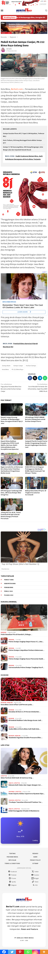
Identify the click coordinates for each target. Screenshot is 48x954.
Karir (35, 857)
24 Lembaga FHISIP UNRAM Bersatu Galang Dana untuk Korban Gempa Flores (35, 419)
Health (11, 783)
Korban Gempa (31, 366)
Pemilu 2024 (8, 591)
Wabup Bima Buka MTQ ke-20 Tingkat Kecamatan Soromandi (35, 493)
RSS (36, 885)
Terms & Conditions (12, 863)
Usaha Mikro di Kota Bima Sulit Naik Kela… (25, 729)
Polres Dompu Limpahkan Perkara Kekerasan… (26, 650)
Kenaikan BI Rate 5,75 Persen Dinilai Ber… (25, 712)
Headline (10, 702)
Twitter (36, 872)
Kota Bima (5, 369)
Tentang (12, 853)
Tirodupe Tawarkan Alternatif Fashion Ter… (26, 802)
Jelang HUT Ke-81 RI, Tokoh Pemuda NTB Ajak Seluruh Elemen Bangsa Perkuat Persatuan (11, 515)
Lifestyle (4, 776)
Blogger (36, 878)
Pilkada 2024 (8, 595)
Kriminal (3, 632)
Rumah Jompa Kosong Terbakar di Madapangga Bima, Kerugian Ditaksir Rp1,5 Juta (12, 420)
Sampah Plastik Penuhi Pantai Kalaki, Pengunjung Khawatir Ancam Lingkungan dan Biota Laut (36, 444)
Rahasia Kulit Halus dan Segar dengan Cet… (25, 785)
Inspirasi (12, 791)
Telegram (14, 885)
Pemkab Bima (8, 587)
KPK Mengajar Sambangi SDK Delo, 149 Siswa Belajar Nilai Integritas (11, 493)
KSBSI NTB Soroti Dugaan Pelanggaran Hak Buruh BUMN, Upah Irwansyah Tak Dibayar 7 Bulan (35, 470)
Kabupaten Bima (10, 583)
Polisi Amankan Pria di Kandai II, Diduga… (16, 634)
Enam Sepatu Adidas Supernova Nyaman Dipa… (27, 794)
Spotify (14, 882)
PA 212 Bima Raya (17, 369)
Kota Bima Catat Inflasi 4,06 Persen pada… (17, 705)
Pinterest (13, 875)
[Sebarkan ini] (30, 378)
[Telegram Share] (40, 378)
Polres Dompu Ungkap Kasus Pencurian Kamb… (27, 659)
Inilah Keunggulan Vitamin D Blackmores (24, 811)
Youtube (36, 875)
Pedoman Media (12, 857)
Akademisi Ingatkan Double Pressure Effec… (26, 738)
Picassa (13, 878)
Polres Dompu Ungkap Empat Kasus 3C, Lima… (26, 642)
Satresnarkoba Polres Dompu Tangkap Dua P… (26, 667)
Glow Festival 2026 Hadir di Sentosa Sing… (17, 778)
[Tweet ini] (35, 378)
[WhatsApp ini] (45, 378)
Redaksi (35, 853)
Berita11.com (17, 89)
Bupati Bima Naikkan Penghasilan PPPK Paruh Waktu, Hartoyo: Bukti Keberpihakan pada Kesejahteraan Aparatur (10, 445)
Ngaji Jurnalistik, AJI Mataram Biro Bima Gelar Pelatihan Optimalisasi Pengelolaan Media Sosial (12, 470)
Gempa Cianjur (18, 366)
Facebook (14, 872)
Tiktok (36, 882)
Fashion (11, 800)
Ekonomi (4, 675)
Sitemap (35, 863)
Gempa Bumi (6, 366)
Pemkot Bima (9, 580)
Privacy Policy (35, 860)
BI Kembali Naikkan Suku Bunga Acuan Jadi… (26, 720)
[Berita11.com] (24, 10)
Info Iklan (12, 860)
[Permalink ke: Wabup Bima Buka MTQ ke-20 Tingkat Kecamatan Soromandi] (36, 483)
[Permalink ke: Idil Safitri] (3, 50)
